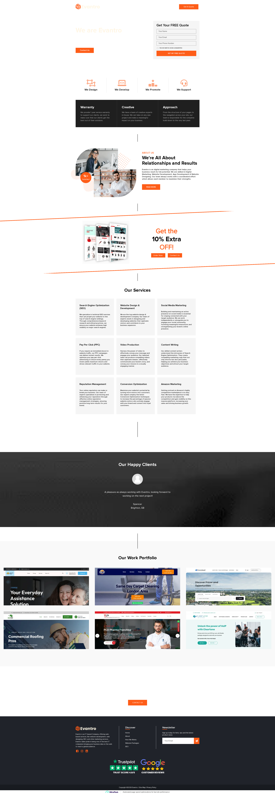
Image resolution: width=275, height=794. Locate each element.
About (127, 736)
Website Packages (132, 743)
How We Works (131, 740)
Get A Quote (189, 7)
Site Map (142, 787)
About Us (130, 7)
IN (82, 751)
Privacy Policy (151, 787)
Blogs (173, 7)
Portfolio (164, 7)
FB (77, 751)
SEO (126, 746)
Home (120, 7)
